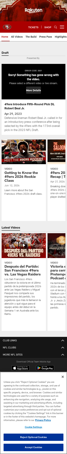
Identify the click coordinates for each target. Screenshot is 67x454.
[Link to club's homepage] (7, 25)
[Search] (55, 27)
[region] (33, 413)
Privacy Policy (43, 420)
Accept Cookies (33, 447)
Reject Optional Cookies (33, 437)
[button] (33, 90)
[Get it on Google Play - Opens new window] (45, 369)
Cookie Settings (33, 427)
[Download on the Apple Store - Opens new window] (20, 368)
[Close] (63, 377)
